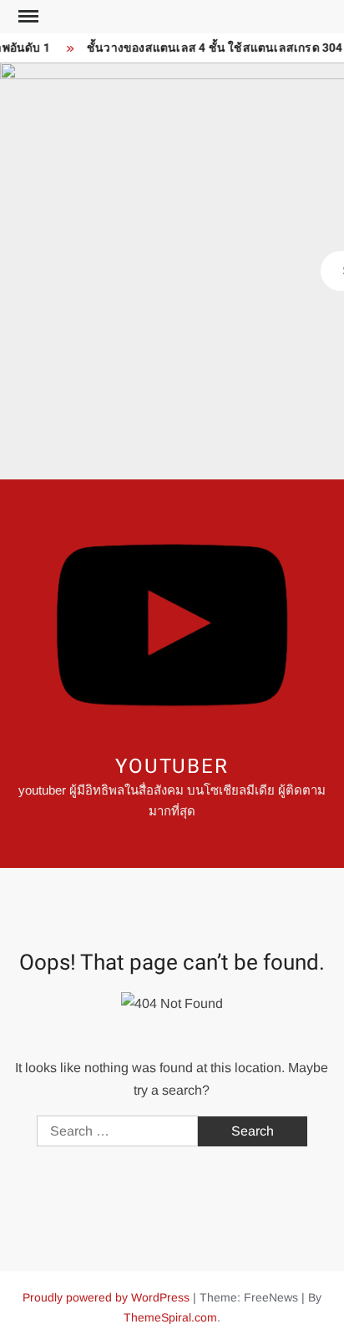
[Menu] (26, 16)
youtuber (172, 766)
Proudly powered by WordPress (106, 1297)
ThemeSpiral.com (170, 1317)
